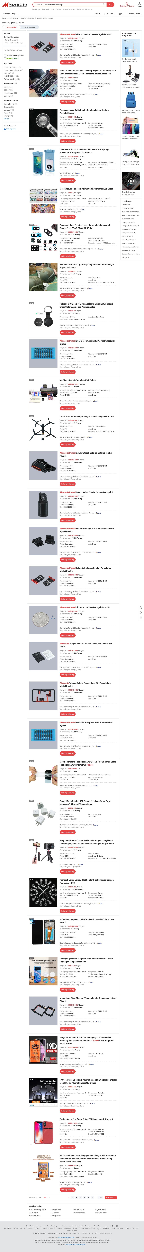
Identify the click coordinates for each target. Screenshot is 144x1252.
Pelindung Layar (34, 1216)
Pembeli (97, 14)
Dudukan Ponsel (101, 1213)
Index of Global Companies (103, 1233)
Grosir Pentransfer (128, 222)
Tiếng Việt (135, 1228)
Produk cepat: (36, 9)
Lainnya (9, 73)
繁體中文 (30, 1228)
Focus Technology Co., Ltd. (66, 1237)
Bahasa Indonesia (72, 1231)
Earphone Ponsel (79, 1213)
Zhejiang (9, 107)
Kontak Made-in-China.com (83, 1226)
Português (67, 1228)
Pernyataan (41, 1226)
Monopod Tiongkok (129, 243)
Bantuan (110, 14)
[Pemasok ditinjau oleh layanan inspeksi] (14, 55)
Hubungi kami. (11, 129)
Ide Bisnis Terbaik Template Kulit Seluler (78, 380)
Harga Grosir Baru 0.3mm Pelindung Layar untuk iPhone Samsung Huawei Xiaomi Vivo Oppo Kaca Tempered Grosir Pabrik (87, 1040)
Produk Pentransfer (129, 240)
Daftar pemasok (29, 27)
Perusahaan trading (13, 70)
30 (45, 1197)
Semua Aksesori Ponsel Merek (132, 254)
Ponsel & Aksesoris (11, 40)
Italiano (75, 1228)
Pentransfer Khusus (129, 229)
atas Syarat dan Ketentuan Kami (76, 1244)
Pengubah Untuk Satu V (130, 226)
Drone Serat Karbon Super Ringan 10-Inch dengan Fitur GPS (87, 416)
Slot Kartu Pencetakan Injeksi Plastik (85, 607)
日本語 (38, 1228)
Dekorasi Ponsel (78, 1210)
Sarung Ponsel (56, 1210)
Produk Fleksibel (56, 9)
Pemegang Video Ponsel (130, 247)
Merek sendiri (10, 93)
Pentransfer (45, 9)
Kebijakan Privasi (67, 1226)
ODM (8, 90)
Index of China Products (85, 1233)
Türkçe (127, 1228)
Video (31, 70)
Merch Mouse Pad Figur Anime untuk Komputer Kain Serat (86, 189)
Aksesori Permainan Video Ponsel (73, 9)
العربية (99, 1228)
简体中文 (22, 1228)
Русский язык (84, 1228)
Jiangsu (9, 110)
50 (49, 1197)
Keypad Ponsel (100, 1210)
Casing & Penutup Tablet (37, 1210)
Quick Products (52, 1233)
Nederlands (106, 1228)
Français (44, 1228)
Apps (120, 14)
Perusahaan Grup (12, 79)
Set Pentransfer (127, 236)
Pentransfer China (128, 250)
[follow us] (117, 1226)
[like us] (113, 1226)
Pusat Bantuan (30, 1226)
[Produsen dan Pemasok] (14, 4)
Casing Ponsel (56, 1216)
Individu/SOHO (11, 76)
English (15, 1228)
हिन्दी (113, 1228)
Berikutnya (110, 1197)
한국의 (93, 1228)
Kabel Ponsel (33, 1213)
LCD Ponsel (55, 1213)
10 (40, 1197)
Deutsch (59, 1228)
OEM (8, 87)
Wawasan (106, 1226)
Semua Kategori (10, 14)
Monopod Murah (128, 219)
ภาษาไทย (120, 1228)
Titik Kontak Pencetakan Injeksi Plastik (86, 34)
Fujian (8, 113)
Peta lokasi (97, 1226)
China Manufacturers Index (67, 1233)
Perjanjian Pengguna (53, 1226)
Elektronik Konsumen (11, 37)
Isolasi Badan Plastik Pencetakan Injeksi (86, 492)
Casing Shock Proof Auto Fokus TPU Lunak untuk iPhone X (86, 1119)
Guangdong (10, 104)
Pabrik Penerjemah (128, 233)
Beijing (8, 116)
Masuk (139, 6)
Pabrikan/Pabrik (12, 67)
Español (52, 1228)
